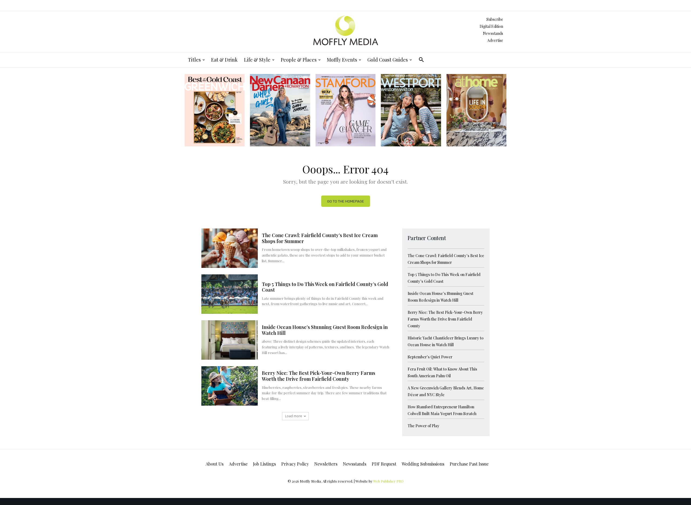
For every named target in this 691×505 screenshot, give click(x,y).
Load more (293, 416)
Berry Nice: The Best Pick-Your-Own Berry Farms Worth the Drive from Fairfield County (318, 376)
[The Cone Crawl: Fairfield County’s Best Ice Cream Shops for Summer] (229, 248)
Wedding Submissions (423, 464)
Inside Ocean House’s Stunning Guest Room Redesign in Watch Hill (325, 330)
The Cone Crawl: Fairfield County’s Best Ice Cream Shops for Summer (320, 238)
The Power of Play (423, 425)
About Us (214, 464)
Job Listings (264, 464)
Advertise (495, 40)
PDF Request (384, 464)
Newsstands (493, 33)
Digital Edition (491, 26)
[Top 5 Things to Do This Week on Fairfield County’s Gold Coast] (229, 294)
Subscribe (494, 19)
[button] (421, 59)
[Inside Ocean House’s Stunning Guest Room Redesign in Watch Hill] (229, 340)
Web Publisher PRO (388, 481)
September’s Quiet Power (430, 356)
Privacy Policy (295, 464)
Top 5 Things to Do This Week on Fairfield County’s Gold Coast (325, 287)
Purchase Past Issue (469, 464)
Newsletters (325, 464)
